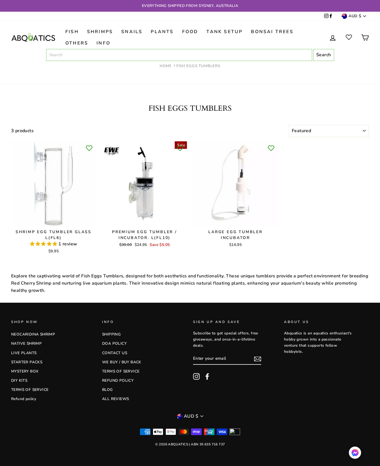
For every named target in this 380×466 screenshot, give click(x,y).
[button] (44, 244)
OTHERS (76, 43)
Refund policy (23, 398)
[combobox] (179, 55)
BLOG (107, 389)
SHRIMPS (100, 32)
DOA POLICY (114, 343)
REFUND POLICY (118, 380)
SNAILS (131, 32)
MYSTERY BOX (24, 371)
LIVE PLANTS (23, 353)
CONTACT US (114, 353)
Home (166, 65)
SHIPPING (111, 334)
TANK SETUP (224, 32)
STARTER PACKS (26, 362)
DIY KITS (19, 380)
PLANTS (162, 32)
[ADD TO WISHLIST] (89, 148)
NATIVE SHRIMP (26, 343)
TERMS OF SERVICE (29, 389)
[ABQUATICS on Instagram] (326, 16)
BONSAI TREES (272, 32)
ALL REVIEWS (115, 398)
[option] (190, 6)
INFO (103, 43)
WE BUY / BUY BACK (121, 362)
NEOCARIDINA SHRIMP (33, 334)
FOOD (190, 32)
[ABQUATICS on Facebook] (331, 16)
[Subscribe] (257, 359)
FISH (72, 32)
